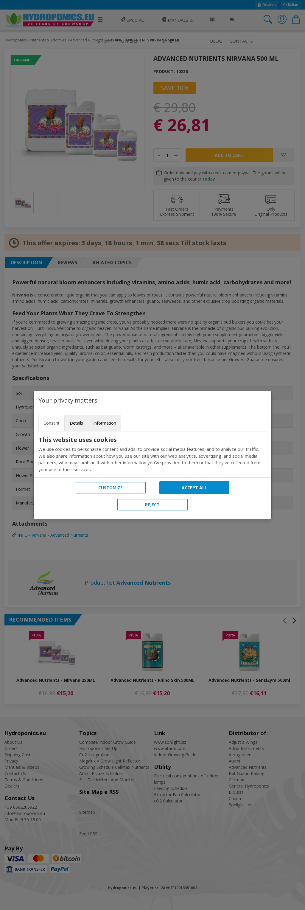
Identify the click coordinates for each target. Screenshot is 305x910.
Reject (152, 504)
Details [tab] (76, 423)
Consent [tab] (51, 423)
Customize (110, 487)
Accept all (194, 487)
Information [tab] (104, 423)
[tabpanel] (152, 454)
